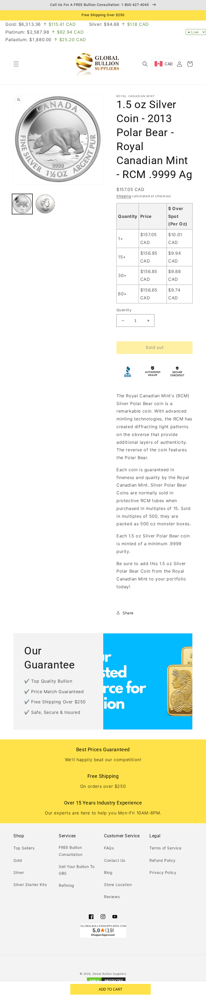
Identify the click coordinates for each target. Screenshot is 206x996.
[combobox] (163, 63)
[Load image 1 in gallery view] (22, 204)
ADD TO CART (110, 989)
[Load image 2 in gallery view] (45, 204)
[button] (16, 64)
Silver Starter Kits (30, 884)
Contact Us (114, 860)
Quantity (123, 310)
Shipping (123, 196)
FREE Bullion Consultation (70, 850)
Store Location (118, 884)
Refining (66, 885)
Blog (108, 872)
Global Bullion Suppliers (109, 973)
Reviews (112, 896)
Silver (18, 872)
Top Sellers (24, 848)
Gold (17, 860)
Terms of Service (165, 848)
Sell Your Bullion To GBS (77, 870)
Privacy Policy (162, 872)
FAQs (109, 848)
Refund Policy (162, 860)
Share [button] (128, 613)
